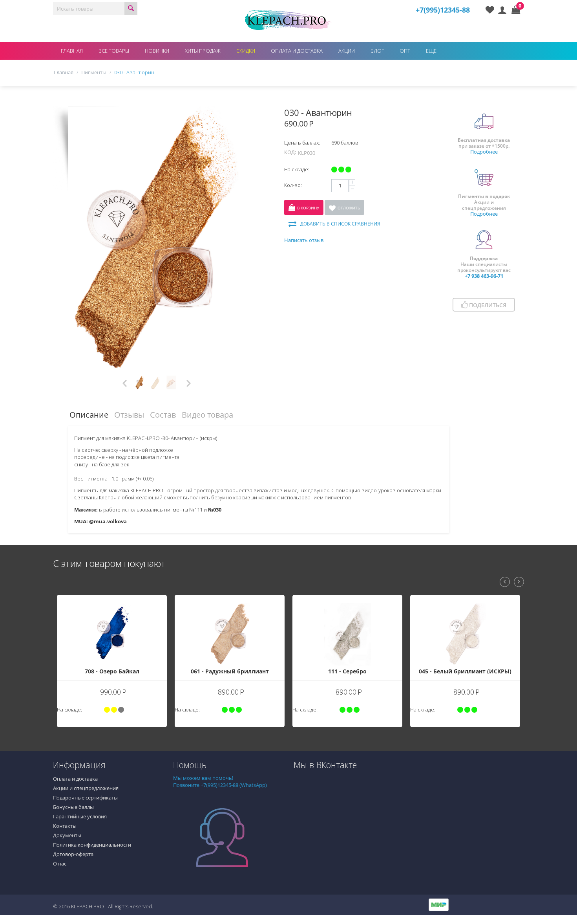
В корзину (308, 208)
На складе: (296, 169)
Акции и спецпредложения (86, 788)
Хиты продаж (203, 50)
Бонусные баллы (73, 806)
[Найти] (130, 8)
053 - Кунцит (519, 608)
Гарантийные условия (80, 816)
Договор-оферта (73, 854)
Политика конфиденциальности (92, 844)
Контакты (65, 825)
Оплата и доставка (297, 50)
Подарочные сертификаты (85, 797)
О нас (59, 863)
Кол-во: (293, 185)
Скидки (245, 50)
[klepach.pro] (288, 19)
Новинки (157, 50)
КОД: (290, 152)
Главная (72, 50)
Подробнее (484, 151)
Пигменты (93, 72)
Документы (67, 835)
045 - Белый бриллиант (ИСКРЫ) (400, 671)
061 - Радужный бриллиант (165, 671)
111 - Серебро (283, 671)
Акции (346, 50)
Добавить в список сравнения (340, 223)
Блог (377, 50)
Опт (405, 50)
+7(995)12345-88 (443, 10)
